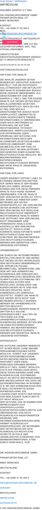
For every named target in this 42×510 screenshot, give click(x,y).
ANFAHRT (5, 488)
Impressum (7, 498)
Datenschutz (8, 503)
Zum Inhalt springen (13, 1)
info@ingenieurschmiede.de (18, 483)
